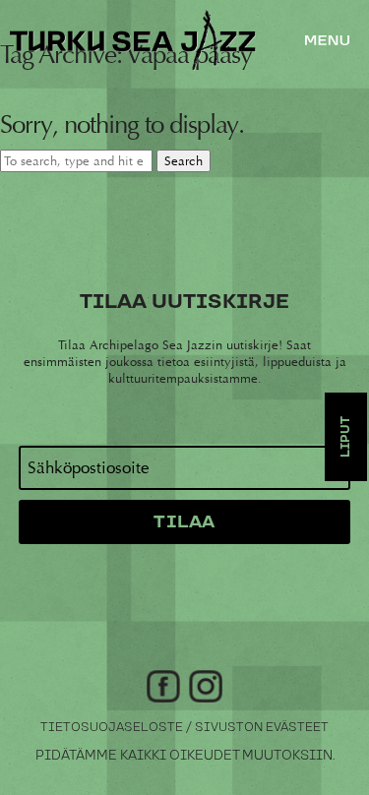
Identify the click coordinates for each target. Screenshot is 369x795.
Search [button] (183, 161)
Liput (345, 437)
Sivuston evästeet (262, 727)
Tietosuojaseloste (111, 727)
